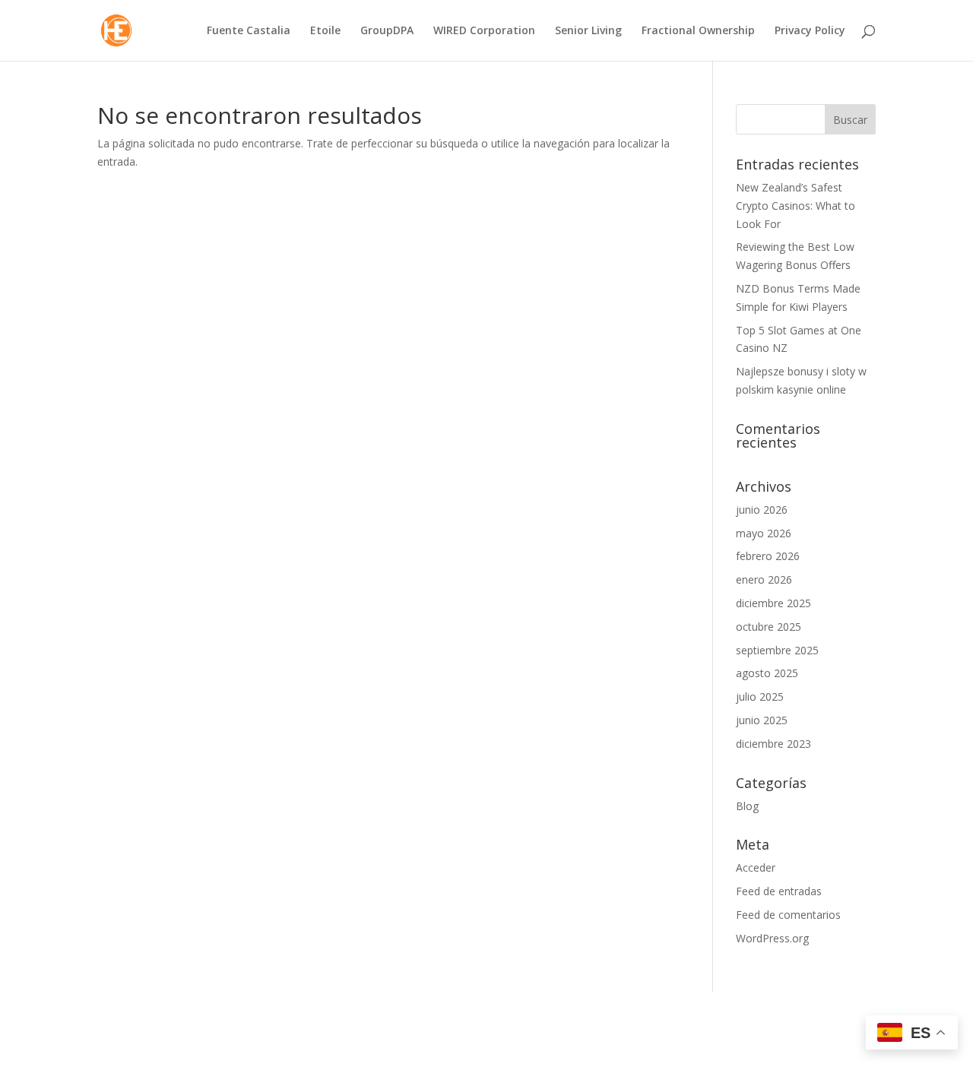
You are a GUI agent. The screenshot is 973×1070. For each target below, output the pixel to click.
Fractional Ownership (698, 31)
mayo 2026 (763, 533)
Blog (747, 806)
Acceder (755, 867)
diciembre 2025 (773, 603)
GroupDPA (387, 31)
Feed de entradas (779, 891)
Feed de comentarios (788, 914)
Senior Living (588, 31)
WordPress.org (772, 938)
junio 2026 (762, 509)
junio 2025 (762, 720)
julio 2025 (760, 696)
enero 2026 (764, 579)
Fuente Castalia (248, 31)
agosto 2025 (767, 673)
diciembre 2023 (773, 743)
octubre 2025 (768, 626)
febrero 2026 (768, 556)
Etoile (325, 31)
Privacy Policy (810, 31)
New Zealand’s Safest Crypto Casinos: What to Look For (795, 205)
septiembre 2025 (777, 650)
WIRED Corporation (484, 31)
